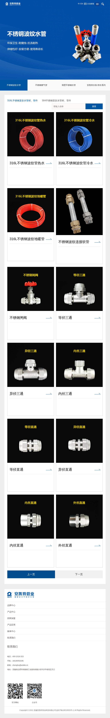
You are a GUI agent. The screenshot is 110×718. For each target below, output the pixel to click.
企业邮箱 (90, 4)
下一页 (79, 574)
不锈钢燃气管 (41, 85)
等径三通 (65, 317)
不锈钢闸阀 (18, 317)
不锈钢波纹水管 (14, 85)
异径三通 (16, 393)
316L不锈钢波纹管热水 (27, 163)
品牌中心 (11, 605)
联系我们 (11, 638)
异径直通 (65, 469)
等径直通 (16, 469)
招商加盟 (11, 618)
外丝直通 (65, 545)
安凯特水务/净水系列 (96, 85)
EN (82, 4)
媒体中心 (11, 631)
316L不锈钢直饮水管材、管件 (22, 100)
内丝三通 (65, 393)
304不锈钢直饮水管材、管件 (56, 100)
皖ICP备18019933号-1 (65, 710)
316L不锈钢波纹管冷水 (75, 163)
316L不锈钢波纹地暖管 (27, 239)
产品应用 (11, 625)
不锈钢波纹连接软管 (73, 242)
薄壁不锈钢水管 (69, 85)
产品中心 (11, 612)
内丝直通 (16, 545)
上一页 (31, 574)
